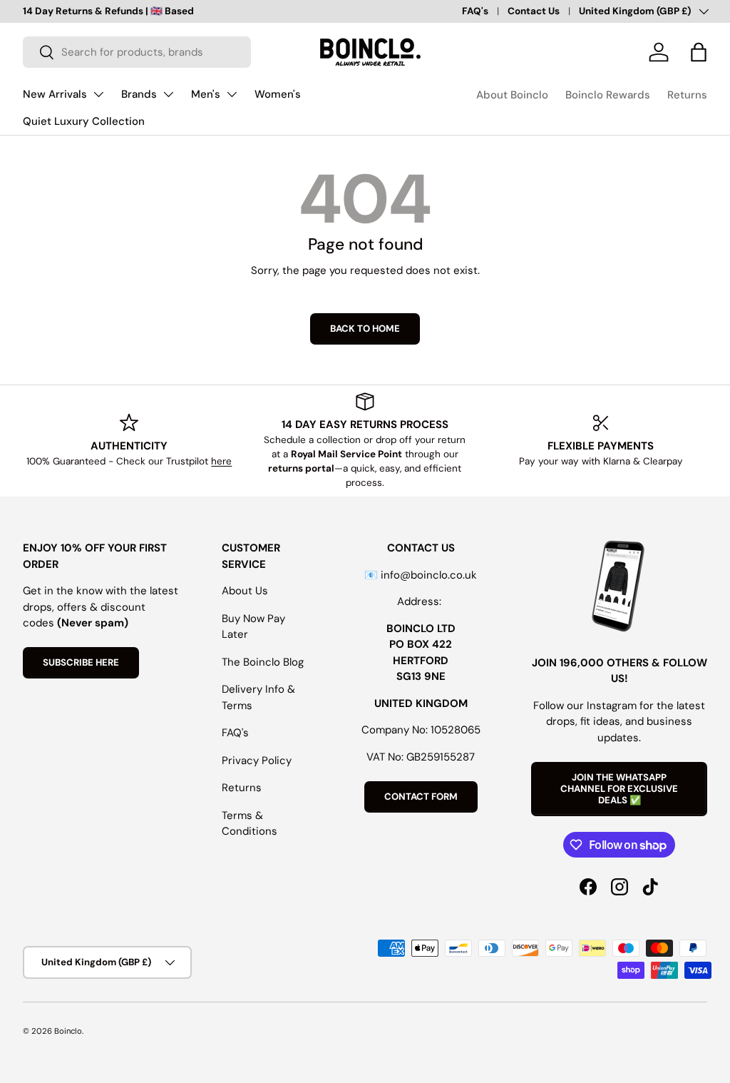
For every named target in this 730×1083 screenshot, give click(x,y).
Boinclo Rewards (607, 95)
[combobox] (137, 52)
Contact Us (534, 11)
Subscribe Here (81, 662)
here (221, 461)
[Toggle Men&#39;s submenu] (231, 94)
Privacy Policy (257, 760)
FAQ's (475, 11)
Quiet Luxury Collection (84, 121)
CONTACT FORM (421, 796)
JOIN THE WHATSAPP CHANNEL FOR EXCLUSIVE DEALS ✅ (619, 788)
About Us (245, 591)
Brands (139, 94)
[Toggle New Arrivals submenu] (98, 94)
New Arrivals (55, 94)
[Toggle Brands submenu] (168, 94)
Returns (687, 95)
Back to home (365, 328)
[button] (698, 52)
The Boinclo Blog (263, 662)
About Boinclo (512, 95)
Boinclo (68, 1031)
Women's (278, 94)
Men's (205, 94)
